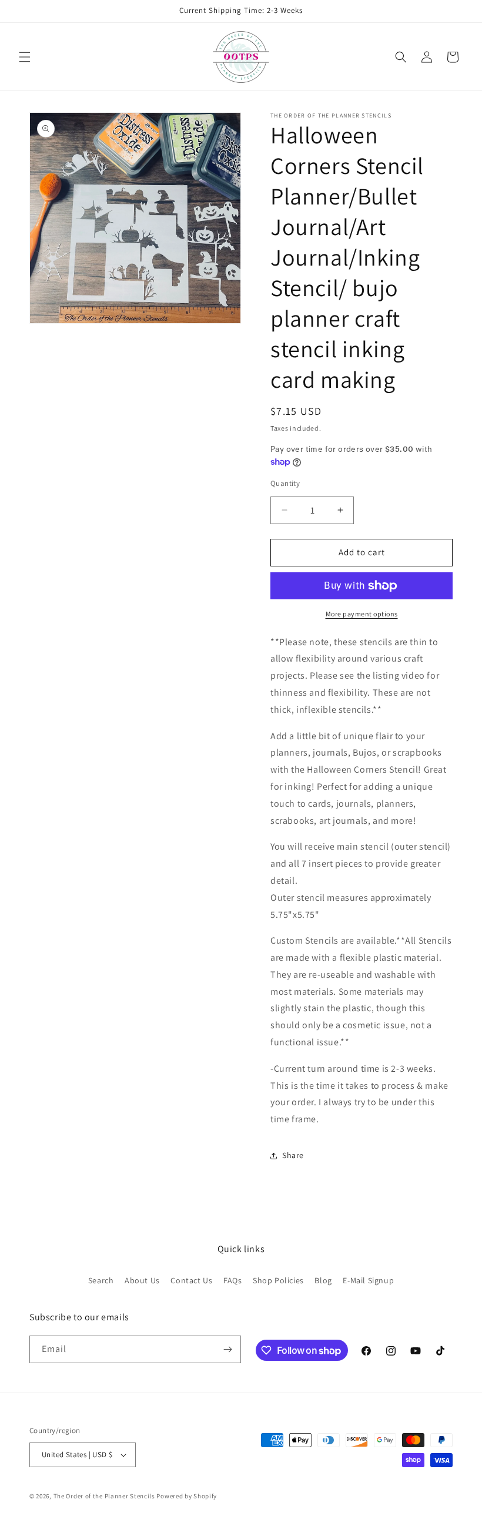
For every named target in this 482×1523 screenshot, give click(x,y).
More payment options (362, 613)
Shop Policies (278, 1280)
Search (101, 1280)
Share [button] (293, 1155)
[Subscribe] (227, 1349)
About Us (142, 1280)
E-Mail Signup (368, 1280)
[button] (25, 57)
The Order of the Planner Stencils (104, 1496)
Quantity (285, 483)
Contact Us (191, 1280)
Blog (323, 1280)
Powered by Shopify (186, 1496)
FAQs (232, 1280)
